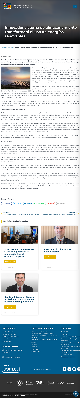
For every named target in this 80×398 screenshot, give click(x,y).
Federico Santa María (9, 334)
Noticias (10, 48)
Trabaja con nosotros (68, 357)
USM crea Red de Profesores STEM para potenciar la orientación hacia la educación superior (19, 253)
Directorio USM (66, 354)
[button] (75, 6)
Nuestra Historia (7, 332)
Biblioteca (64, 334)
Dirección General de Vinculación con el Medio (44, 336)
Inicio (4, 48)
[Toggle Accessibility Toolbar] (76, 394)
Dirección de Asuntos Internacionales (44, 340)
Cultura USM (36, 351)
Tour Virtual (6, 352)
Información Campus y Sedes (12, 350)
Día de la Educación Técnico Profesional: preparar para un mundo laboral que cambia (19, 299)
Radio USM (35, 349)
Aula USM (64, 332)
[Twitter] (69, 369)
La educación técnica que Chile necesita (57, 250)
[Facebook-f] (64, 369)
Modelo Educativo (8, 339)
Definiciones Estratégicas (10, 336)
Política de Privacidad (12, 357)
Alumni (34, 342)
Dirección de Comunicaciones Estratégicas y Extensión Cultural (43, 332)
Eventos (34, 347)
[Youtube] (74, 369)
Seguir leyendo (10, 261)
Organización (6, 341)
